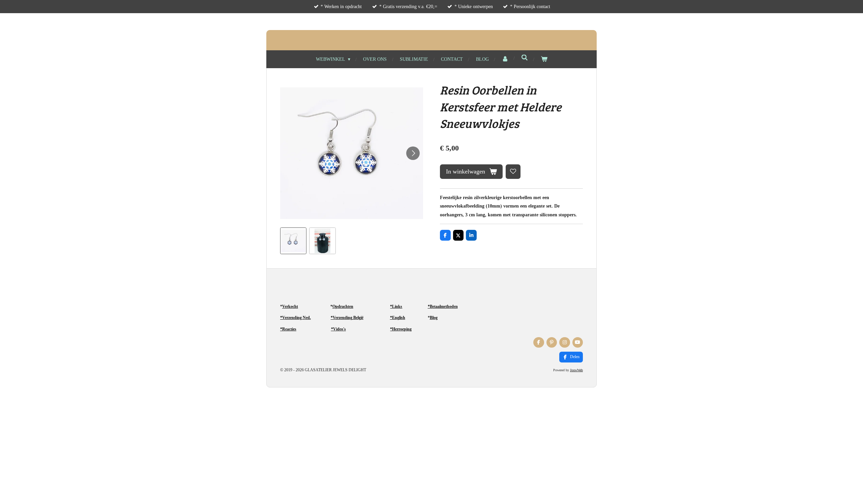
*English (397, 317)
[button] (293, 240)
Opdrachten (342, 306)
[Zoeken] (524, 58)
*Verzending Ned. (295, 317)
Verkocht (290, 306)
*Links (396, 306)
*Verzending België (347, 317)
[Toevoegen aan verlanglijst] (513, 171)
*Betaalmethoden (443, 306)
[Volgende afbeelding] (413, 153)
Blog (434, 317)
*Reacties (288, 329)
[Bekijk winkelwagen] (544, 59)
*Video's (338, 329)
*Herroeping (401, 329)
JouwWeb (576, 370)
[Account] (505, 59)
